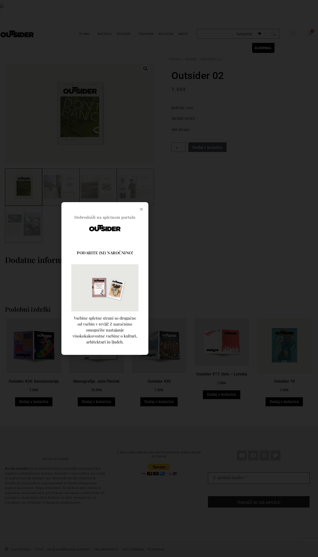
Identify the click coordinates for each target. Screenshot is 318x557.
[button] (193, 209)
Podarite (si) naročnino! (156, 252)
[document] (159, 278)
